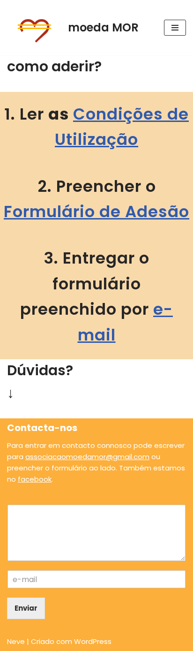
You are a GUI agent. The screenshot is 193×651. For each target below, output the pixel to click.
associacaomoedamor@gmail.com (87, 457)
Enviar (26, 608)
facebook (35, 479)
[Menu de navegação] (175, 28)
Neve (16, 641)
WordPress (92, 641)
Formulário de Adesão (96, 211)
